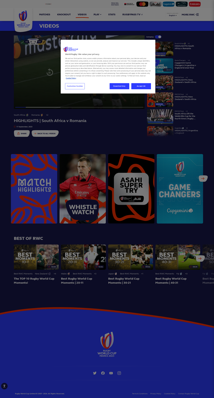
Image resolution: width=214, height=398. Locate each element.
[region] (108, 66)
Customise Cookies (75, 86)
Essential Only (119, 86)
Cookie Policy (71, 78)
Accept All (141, 86)
